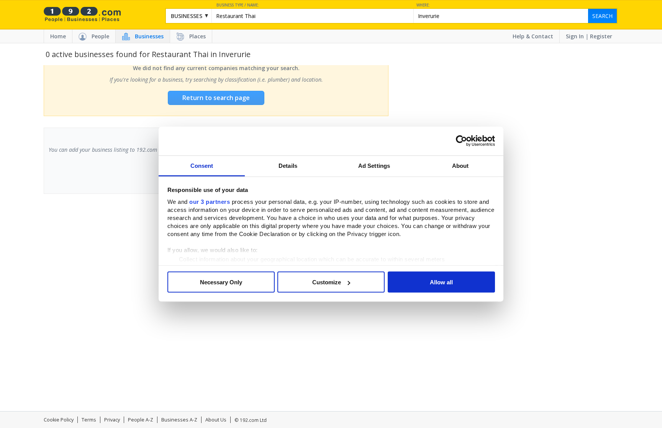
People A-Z (140, 420)
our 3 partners (209, 201)
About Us (215, 420)
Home (58, 36)
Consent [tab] (201, 165)
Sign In (575, 36)
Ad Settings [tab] (374, 165)
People (100, 36)
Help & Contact (533, 36)
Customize (326, 282)
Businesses (149, 36)
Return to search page (216, 97)
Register (601, 36)
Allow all (441, 282)
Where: (423, 5)
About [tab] (460, 165)
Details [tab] (288, 165)
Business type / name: (237, 5)
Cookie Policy (59, 420)
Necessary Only (221, 282)
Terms (89, 420)
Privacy (112, 420)
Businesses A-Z (179, 420)
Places (197, 36)
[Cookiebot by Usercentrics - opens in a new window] (461, 141)
